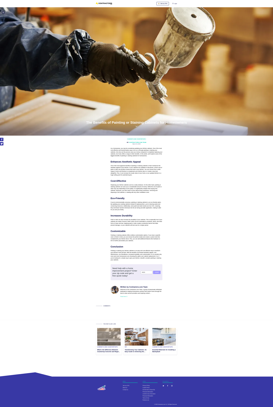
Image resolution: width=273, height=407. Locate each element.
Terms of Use (146, 398)
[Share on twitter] (1, 143)
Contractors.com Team (137, 142)
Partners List (146, 400)
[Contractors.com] (104, 4)
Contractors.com (161, 404)
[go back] (3, 12)
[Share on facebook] (1, 139)
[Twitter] (163, 385)
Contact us (125, 389)
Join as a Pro (126, 385)
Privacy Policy (146, 385)
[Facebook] (167, 385)
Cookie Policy (146, 387)
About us (125, 387)
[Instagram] (172, 385)
